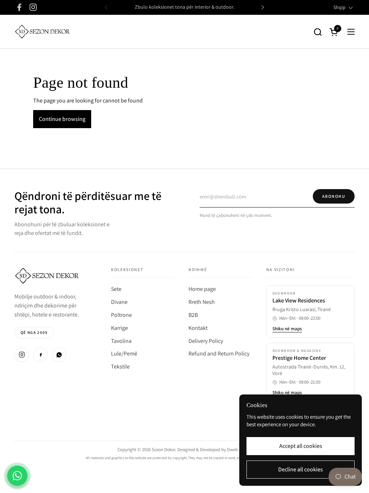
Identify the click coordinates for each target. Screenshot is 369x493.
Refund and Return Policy (218, 353)
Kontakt (198, 328)
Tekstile (120, 366)
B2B (193, 315)
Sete (116, 289)
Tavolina (121, 341)
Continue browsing (62, 119)
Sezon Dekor (163, 449)
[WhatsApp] (59, 355)
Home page (202, 289)
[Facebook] (40, 355)
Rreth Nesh (201, 302)
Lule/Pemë (124, 353)
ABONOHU (333, 196)
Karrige (119, 328)
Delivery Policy (205, 341)
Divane (119, 302)
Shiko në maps (287, 329)
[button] (317, 31)
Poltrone (121, 315)
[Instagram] (21, 355)
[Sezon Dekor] (42, 32)
